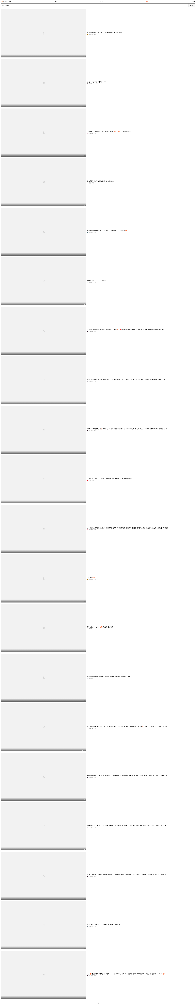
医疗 (56, 1)
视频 (147, 1)
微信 (101, 1)
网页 (10, 1)
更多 (193, 1)
